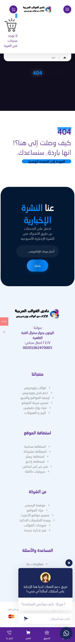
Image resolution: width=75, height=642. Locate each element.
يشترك (37, 265)
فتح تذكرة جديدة (35, 530)
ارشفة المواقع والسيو (35, 398)
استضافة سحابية (35, 446)
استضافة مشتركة (35, 451)
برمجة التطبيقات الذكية (35, 520)
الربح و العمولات (35, 413)
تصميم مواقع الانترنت (35, 515)
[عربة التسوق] (13, 9)
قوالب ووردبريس (35, 388)
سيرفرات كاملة (35, 471)
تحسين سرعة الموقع (35, 403)
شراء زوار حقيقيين (35, 408)
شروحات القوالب (35, 525)
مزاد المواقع (35, 510)
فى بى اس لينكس (35, 466)
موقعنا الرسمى (35, 505)
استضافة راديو (35, 461)
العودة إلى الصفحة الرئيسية (46, 161)
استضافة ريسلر (35, 456)
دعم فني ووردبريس (35, 393)
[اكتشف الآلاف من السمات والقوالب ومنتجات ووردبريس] (37, 9)
